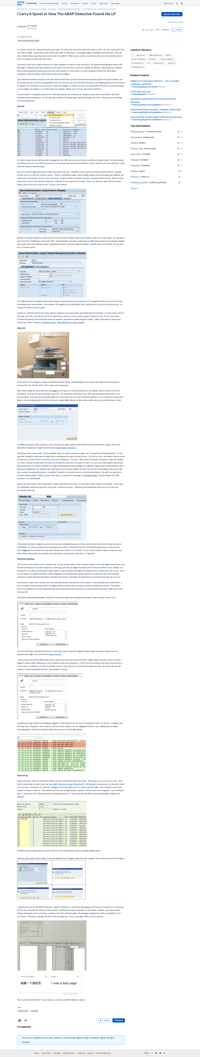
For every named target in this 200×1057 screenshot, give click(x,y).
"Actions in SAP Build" (138, 59)
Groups (64, 3)
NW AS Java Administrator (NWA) (28, 41)
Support (90, 1053)
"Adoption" (152, 59)
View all (133, 188)
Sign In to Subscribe (172, 14)
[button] (173, 30)
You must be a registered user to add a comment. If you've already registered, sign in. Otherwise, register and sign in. (68, 1038)
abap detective (23, 1011)
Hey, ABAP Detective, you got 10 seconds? (66, 784)
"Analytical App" (158, 63)
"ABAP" (168, 55)
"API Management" (137, 67)
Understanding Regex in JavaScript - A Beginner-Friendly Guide (155, 109)
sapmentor (34, 1011)
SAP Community (22, 9)
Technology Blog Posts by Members (69, 9)
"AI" (148, 63)
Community (31, 3)
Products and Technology (49, 3)
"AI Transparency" (137, 63)
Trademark (81, 1053)
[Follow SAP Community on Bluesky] (156, 1053)
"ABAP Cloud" (140, 55)
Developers (74, 3)
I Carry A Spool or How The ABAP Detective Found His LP (66, 14)
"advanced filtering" (166, 59)
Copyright (56, 1053)
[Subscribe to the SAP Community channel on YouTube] (160, 1053)
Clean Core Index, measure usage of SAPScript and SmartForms (156, 117)
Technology (52, 9)
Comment (26, 1042)
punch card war (55, 654)
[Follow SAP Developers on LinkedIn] (164, 1053)
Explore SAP (168, 3)
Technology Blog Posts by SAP (145, 87)
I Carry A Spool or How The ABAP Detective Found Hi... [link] (99, 9)
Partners (85, 3)
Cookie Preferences (103, 1053)
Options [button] (162, 18)
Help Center (103, 3)
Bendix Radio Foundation (65, 448)
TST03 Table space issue (140, 91)
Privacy (36, 1053)
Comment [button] (118, 1020)
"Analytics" (171, 63)
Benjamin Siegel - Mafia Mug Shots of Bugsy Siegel (63, 322)
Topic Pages (115, 3)
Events (93, 3)
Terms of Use (46, 1053)
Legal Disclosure (68, 1053)
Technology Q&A (139, 94)
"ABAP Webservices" (155, 55)
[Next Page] (158, 69)
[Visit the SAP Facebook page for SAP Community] (152, 1053)
